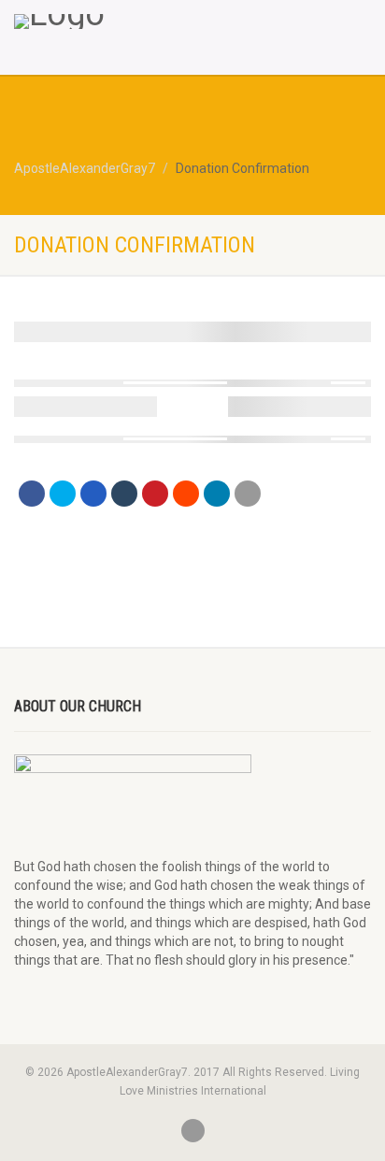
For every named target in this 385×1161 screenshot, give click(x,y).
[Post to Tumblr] (124, 493)
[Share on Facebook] (32, 493)
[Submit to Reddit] (186, 493)
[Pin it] (155, 493)
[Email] (248, 493)
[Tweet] (63, 493)
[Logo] (128, 21)
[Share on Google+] (93, 493)
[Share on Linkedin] (217, 493)
